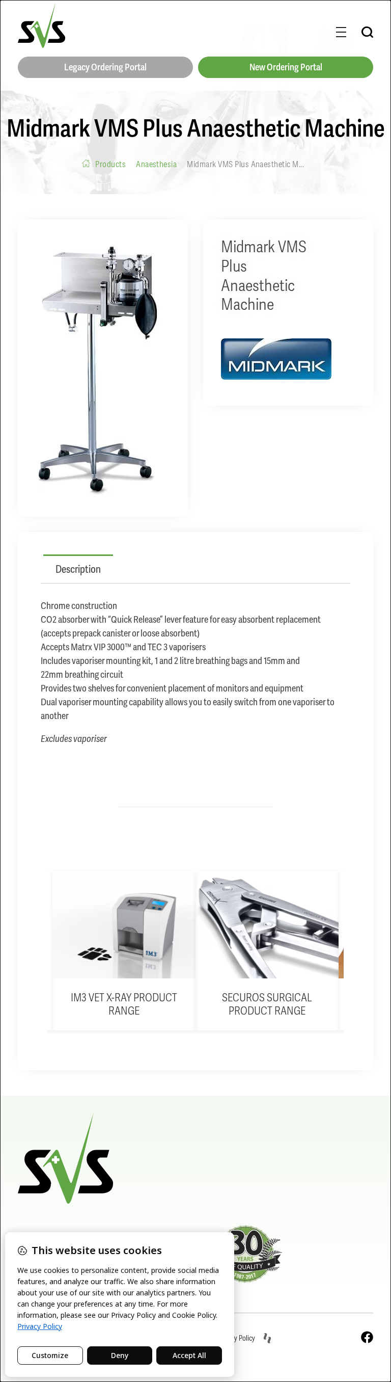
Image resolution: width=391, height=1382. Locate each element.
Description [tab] (78, 569)
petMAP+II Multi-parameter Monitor (320, 1004)
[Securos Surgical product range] (176, 924)
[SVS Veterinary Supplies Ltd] (41, 25)
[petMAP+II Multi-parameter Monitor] (319, 924)
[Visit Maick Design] (267, 1338)
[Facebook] (367, 1337)
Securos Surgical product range (176, 1004)
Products (110, 164)
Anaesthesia (156, 164)
